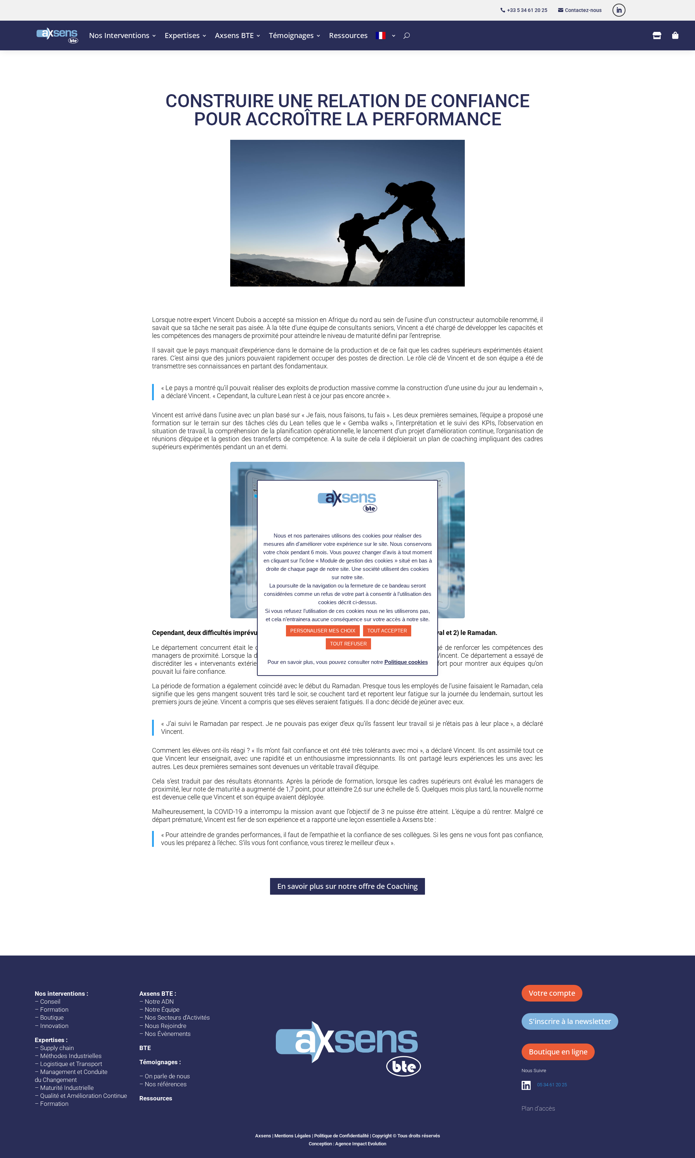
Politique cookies (406, 662)
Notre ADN (159, 1001)
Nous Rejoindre (165, 1025)
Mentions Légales (292, 1135)
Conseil (50, 1001)
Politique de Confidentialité (341, 1135)
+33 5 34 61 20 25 (527, 10)
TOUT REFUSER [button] (348, 644)
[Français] (386, 35)
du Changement (56, 1079)
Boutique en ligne (558, 1052)
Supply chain (57, 1048)
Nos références (166, 1084)
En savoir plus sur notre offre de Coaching (347, 886)
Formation (54, 1009)
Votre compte (552, 993)
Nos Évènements (168, 1033)
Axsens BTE (234, 35)
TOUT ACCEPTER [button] (387, 631)
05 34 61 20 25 (552, 1084)
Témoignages (291, 35)
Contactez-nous (583, 10)
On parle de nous (167, 1076)
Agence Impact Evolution (360, 1143)
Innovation (54, 1025)
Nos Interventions (119, 35)
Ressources (348, 35)
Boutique (52, 1017)
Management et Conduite (74, 1071)
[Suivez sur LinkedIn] (619, 10)
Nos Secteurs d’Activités (177, 1017)
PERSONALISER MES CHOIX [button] (322, 631)
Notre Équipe (162, 1009)
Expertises (182, 35)
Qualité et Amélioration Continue (83, 1095)
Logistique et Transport (71, 1063)
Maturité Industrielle (67, 1087)
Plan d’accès (538, 1108)
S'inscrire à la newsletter (570, 1021)
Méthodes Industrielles (71, 1055)
